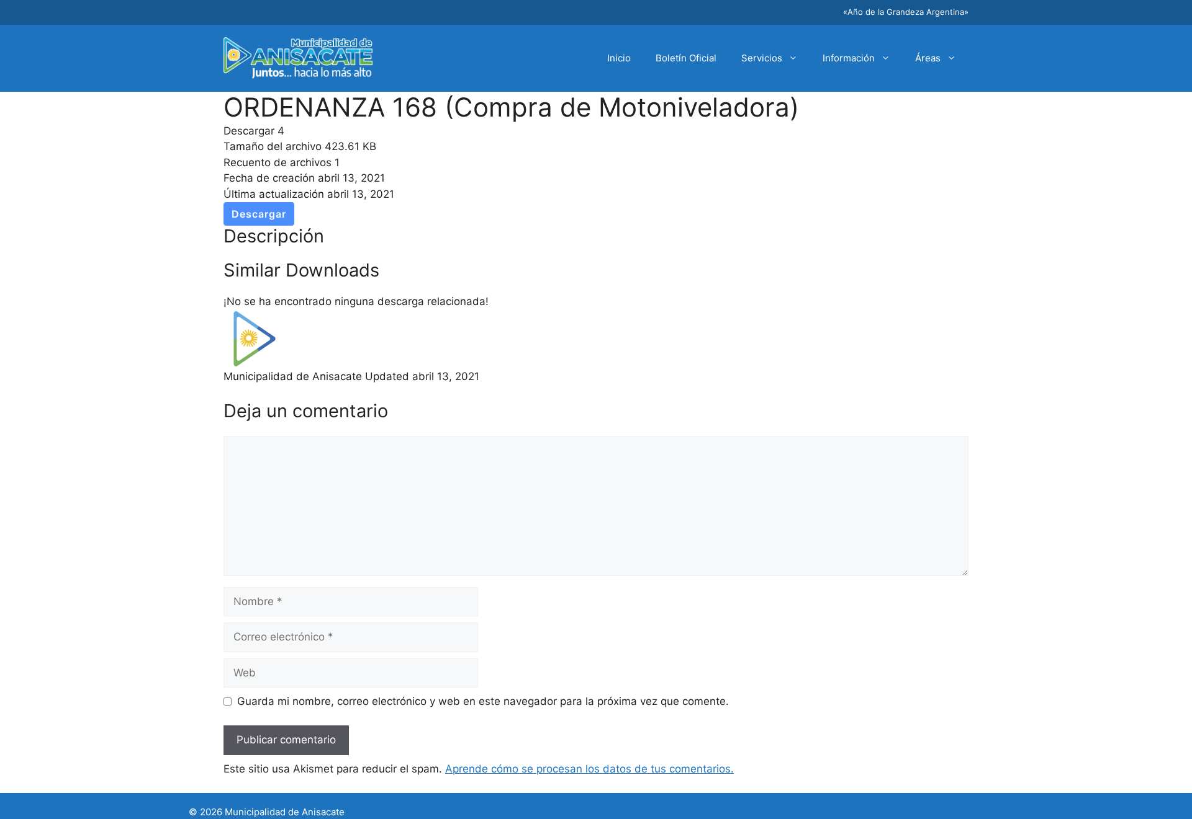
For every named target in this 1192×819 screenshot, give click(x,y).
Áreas (928, 58)
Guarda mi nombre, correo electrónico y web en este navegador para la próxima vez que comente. (483, 701)
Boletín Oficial (686, 58)
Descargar (259, 214)
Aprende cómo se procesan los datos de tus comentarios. (589, 769)
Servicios (761, 58)
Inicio (619, 58)
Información (849, 58)
